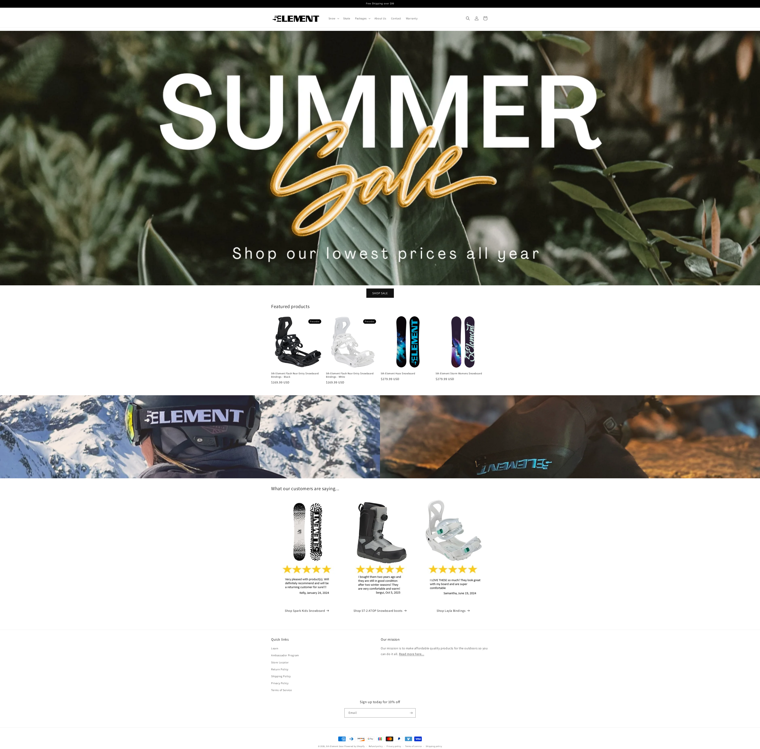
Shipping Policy (281, 676)
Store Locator (280, 662)
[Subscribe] (411, 713)
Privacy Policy (279, 683)
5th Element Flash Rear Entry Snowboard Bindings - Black (295, 375)
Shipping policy (434, 746)
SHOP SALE (380, 293)
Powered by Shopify (354, 746)
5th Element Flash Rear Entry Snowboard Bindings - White (350, 375)
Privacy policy (394, 746)
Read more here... (411, 654)
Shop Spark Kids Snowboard (305, 611)
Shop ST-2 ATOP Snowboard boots (377, 611)
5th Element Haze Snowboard (398, 373)
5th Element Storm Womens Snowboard (459, 373)
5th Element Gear (335, 746)
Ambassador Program (285, 655)
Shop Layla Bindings (451, 611)
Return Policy (279, 669)
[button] (333, 18)
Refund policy (376, 746)
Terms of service (413, 746)
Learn (274, 648)
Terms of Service (281, 690)
